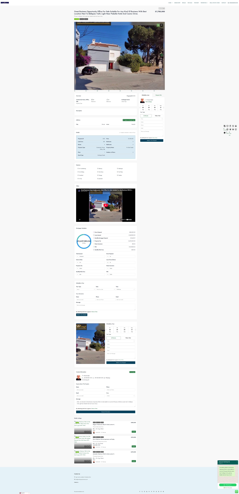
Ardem (94, 422)
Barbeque (121, 168)
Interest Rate (79, 259)
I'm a (107, 393)
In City (80, 178)
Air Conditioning (82, 168)
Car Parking (81, 172)
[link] (83, 427)
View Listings (132, 372)
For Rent (196, 2)
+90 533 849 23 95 (99, 378)
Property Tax (79, 265)
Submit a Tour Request (82, 314)
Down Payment (109, 253)
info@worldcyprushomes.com (81, 479)
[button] (160, 8)
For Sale (190, 2)
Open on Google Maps (129, 120)
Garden (120, 175)
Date (97, 286)
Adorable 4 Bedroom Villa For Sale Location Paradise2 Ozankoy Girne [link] (109, 454)
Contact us (76, 482)
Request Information (105, 412)
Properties (204, 2)
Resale (184, 2)
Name (77, 297)
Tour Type (78, 286)
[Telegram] (163, 491)
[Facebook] (140, 491)
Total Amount (79, 253)
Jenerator (101, 178)
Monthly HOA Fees (80, 271)
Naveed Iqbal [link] (98, 432)
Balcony (100, 168)
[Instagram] (144, 491)
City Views (101, 172)
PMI (107, 271)
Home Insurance (110, 265)
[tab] (158, 25)
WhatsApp (108, 378)
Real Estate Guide (215, 2)
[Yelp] (156, 491)
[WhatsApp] (159, 491)
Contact (224, 2)
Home (169, 2)
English (23, 492)
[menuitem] (232, 3)
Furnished (81, 175)
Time (117, 286)
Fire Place (121, 172)
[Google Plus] (149, 491)
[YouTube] (151, 491)
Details (133, 431)
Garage (100, 175)
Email (117, 297)
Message (78, 302)
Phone (97, 297)
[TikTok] (161, 491)
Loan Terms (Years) (111, 259)
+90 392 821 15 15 (88, 378)
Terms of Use (94, 311)
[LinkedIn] (147, 491)
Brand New (177, 2)
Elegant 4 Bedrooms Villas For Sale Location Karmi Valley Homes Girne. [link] (109, 424)
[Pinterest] (154, 491)
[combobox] (85, 289)
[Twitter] (142, 491)
